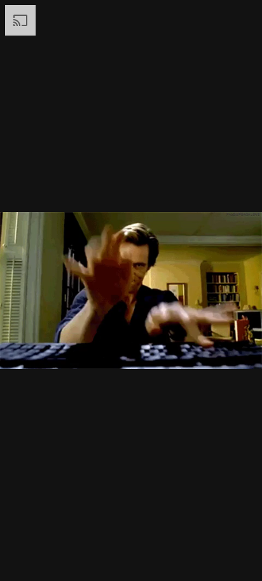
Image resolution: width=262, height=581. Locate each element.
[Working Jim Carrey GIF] (131, 290)
